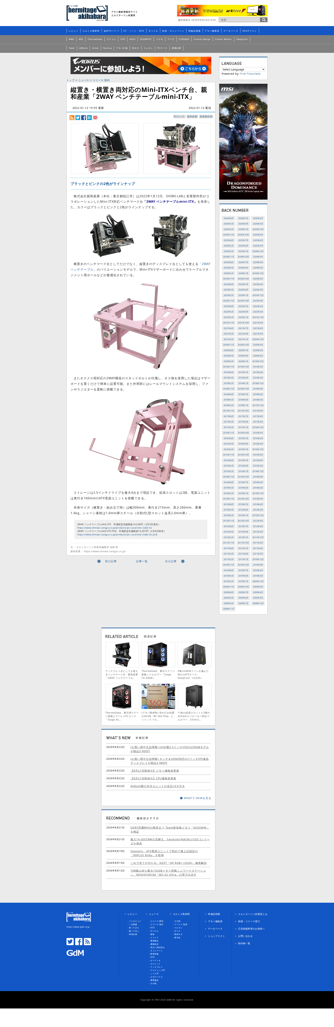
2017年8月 (229, 416)
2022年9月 (258, 300)
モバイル (153, 30)
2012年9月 (258, 520)
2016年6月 (258, 438)
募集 (152, 934)
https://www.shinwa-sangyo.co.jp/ (105, 551)
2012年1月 (243, 537)
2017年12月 (258, 405)
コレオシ (148, 48)
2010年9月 (258, 564)
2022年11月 (228, 300)
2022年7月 (243, 306)
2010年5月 (229, 575)
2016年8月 (229, 438)
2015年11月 (228, 454)
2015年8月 (229, 460)
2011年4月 (243, 553)
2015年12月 (258, 449)
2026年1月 (243, 229)
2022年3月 (258, 311)
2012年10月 (243, 520)
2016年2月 (229, 449)
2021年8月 (229, 328)
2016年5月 (229, 443)
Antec (95, 48)
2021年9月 (258, 322)
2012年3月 (258, 531)
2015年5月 (229, 465)
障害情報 (154, 953)
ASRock (83, 48)
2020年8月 (229, 350)
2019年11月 (228, 366)
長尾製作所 (206, 116)
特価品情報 (194, 30)
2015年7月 (243, 460)
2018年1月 (243, 405)
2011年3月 (258, 553)
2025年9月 (258, 234)
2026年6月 (258, 218)
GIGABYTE (146, 39)
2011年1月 (243, 559)
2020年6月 (258, 350)
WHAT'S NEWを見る (197, 798)
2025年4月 (243, 245)
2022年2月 (229, 317)
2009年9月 (258, 586)
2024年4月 (243, 267)
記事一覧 (142, 561)
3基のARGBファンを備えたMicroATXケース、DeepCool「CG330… (193, 674)
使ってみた (134, 927)
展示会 (177, 937)
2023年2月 (229, 295)
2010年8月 (229, 570)
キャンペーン (156, 950)
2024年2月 (229, 273)
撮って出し (134, 931)
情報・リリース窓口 (249, 921)
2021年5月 (229, 333)
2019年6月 (258, 372)
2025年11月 (228, 234)
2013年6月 (258, 504)
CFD (122, 39)
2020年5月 (229, 355)
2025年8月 (229, 240)
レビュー (73, 30)
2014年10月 (243, 476)
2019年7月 (243, 372)
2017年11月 (228, 410)
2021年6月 (258, 328)
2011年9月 (258, 542)
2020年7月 (243, 350)
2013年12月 (258, 493)
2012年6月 (258, 526)
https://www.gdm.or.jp (78, 926)
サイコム (111, 39)
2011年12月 (258, 537)
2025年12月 (258, 229)
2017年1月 (243, 427)
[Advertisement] (105, 594)
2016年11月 (228, 432)
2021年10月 (243, 322)
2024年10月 (243, 256)
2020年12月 (258, 339)
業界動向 (154, 940)
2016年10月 (243, 432)
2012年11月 (228, 520)
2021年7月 (243, 328)
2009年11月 (228, 586)
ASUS (132, 39)
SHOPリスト (249, 30)
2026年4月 (243, 223)
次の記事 (171, 561)
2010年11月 (228, 564)
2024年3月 (258, 267)
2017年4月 (243, 421)
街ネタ (135, 48)
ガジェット (155, 963)
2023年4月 (243, 289)
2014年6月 (258, 482)
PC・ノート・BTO (134, 30)
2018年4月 (243, 399)
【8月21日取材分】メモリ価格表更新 (154, 770)
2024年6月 (258, 262)
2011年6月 (258, 548)
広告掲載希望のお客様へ (251, 928)
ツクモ (159, 39)
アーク (170, 39)
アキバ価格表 (212, 30)
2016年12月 (258, 427)
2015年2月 (229, 471)
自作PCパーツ (111, 30)
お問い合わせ (245, 936)
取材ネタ (178, 934)
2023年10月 (243, 278)
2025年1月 (243, 251)
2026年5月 (229, 223)
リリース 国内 (101, 80)
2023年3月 (258, 289)
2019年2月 (229, 383)
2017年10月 (243, 410)
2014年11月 (228, 476)
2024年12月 (258, 251)
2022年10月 (243, 300)
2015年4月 (243, 465)
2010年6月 (258, 570)
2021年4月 (243, 333)
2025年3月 (258, 245)
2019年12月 (258, 361)
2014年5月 (229, 487)
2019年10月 (243, 366)
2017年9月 (258, 410)
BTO (152, 927)
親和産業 (192, 116)
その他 (153, 983)
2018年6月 (258, 394)
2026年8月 (229, 218)
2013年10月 (243, 498)
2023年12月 (258, 273)
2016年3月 (258, 443)
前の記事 (111, 561)
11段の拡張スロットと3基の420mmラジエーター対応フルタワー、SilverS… (194, 716)
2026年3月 (258, 223)
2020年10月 (243, 344)
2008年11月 (228, 608)
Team (72, 48)
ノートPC (154, 973)
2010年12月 (258, 559)
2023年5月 (229, 289)
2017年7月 (243, 416)
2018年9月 (258, 388)
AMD (71, 39)
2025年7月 (243, 240)
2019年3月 (258, 377)
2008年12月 (258, 603)
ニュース (83, 80)
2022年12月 (258, 295)
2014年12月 (258, 471)
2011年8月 (229, 548)
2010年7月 (243, 570)
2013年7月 (243, 504)
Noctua (107, 48)
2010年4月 (243, 575)
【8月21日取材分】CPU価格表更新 (153, 778)
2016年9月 (258, 432)
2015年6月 (258, 460)
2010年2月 (229, 581)
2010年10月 (243, 564)
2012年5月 (229, 531)
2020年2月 (229, 361)
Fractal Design (202, 39)
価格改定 (154, 944)
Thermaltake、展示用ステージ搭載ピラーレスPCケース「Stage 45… (122, 716)
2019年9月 (258, 366)
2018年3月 (258, 399)
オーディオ (155, 960)
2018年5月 (229, 399)
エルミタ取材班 (91, 30)
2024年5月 (229, 267)
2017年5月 (229, 421)
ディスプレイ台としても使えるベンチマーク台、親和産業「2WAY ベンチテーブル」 (121, 674)
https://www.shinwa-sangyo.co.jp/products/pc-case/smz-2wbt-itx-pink (117, 534)
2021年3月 (258, 333)
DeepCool (242, 39)
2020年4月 (243, 355)
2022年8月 (229, 306)
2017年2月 (229, 427)
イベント (154, 937)
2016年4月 (243, 443)
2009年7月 (243, 592)
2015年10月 (243, 454)
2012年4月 (243, 531)
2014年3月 (258, 487)
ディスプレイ (156, 967)
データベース (230, 30)
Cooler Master (223, 39)
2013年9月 (258, 498)
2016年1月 (243, 449)
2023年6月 (258, 284)
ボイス (177, 931)
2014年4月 (243, 487)
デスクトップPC (157, 970)
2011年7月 (243, 548)
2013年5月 (229, 509)
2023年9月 (258, 278)
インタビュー (135, 921)
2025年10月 (243, 234)
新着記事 (176, 48)
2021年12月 (258, 317)
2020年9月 (258, 344)
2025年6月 (258, 240)
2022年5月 (229, 311)
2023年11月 (228, 278)
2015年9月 (258, 454)
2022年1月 (243, 317)
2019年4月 (243, 377)
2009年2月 (229, 603)
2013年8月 (229, 504)
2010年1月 (243, 581)
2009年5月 (229, 597)
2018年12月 (258, 383)
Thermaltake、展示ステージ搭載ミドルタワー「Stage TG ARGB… (158, 674)
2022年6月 (258, 306)
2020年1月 (243, 361)
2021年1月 (243, 339)
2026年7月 (243, 218)
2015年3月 (258, 465)
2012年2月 (229, 537)
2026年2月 (229, 229)
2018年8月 (229, 394)
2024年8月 (229, 262)
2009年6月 (258, 592)
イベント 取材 (180, 924)
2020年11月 (228, 344)
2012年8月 (229, 526)
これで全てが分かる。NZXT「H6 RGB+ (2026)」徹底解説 (168, 863)
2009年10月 (243, 586)
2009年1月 (243, 603)
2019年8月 (229, 372)
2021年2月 (229, 339)
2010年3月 (258, 575)
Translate (254, 73)
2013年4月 (243, 509)
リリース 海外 (156, 924)
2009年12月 (258, 581)
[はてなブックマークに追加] (89, 117)
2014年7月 (243, 482)
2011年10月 (243, 542)
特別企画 (133, 934)
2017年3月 (258, 421)
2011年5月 (229, 553)
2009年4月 (243, 597)
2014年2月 (229, 493)
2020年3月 (258, 355)
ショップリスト (216, 936)
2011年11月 (228, 542)
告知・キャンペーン (173, 30)
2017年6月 (258, 416)
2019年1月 (243, 383)
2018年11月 (228, 388)
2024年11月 (228, 256)
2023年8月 (229, 284)
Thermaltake (95, 39)
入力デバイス (156, 976)
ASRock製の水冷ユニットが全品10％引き (157, 786)
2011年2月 (229, 559)
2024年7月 (243, 262)
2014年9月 (258, 476)
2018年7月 (243, 394)
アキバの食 (122, 48)
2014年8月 (229, 482)
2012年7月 (243, 526)
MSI (81, 39)
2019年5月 (229, 377)
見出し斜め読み (157, 947)
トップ (70, 80)
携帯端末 (154, 980)
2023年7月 (243, 284)
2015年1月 (243, 471)
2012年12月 (258, 515)
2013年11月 (228, 498)
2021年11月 (228, 322)
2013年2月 (229, 515)
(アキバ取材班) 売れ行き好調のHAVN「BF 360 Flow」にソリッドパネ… (157, 716)
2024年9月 (258, 256)
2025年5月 (229, 245)
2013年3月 (258, 509)
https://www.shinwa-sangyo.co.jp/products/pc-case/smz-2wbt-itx (114, 527)
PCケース (162, 48)
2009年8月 (229, 592)
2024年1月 (243, 273)
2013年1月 (243, 515)
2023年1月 (243, 295)
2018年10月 (243, 388)
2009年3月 (258, 597)
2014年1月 (243, 493)
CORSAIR (184, 39)
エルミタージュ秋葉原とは (252, 914)
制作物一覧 (244, 943)
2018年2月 (229, 405)
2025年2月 (229, 251)
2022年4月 (243, 311)
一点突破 (133, 924)
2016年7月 (243, 438)
